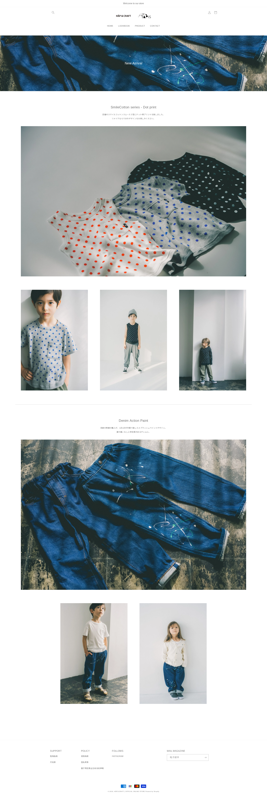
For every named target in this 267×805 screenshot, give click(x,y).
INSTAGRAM (117, 756)
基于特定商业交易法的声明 (92, 768)
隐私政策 (85, 762)
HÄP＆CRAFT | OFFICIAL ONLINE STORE (129, 791)
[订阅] (205, 757)
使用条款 (85, 756)
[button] (53, 12)
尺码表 (53, 762)
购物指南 (54, 756)
